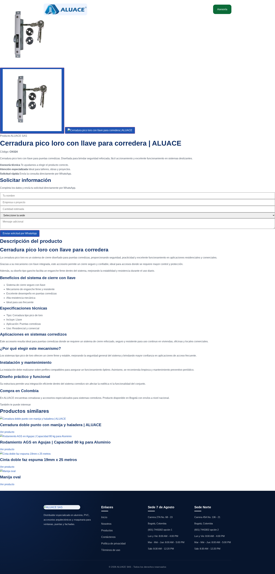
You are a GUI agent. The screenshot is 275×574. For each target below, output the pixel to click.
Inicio (100, 9)
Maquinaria (169, 9)
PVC (139, 9)
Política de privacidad (113, 543)
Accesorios (152, 9)
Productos (107, 530)
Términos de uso (110, 550)
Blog (182, 9)
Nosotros (112, 9)
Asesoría (222, 9)
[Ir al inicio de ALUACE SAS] (65, 9)
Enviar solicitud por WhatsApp (20, 233)
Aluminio (127, 9)
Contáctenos (197, 9)
